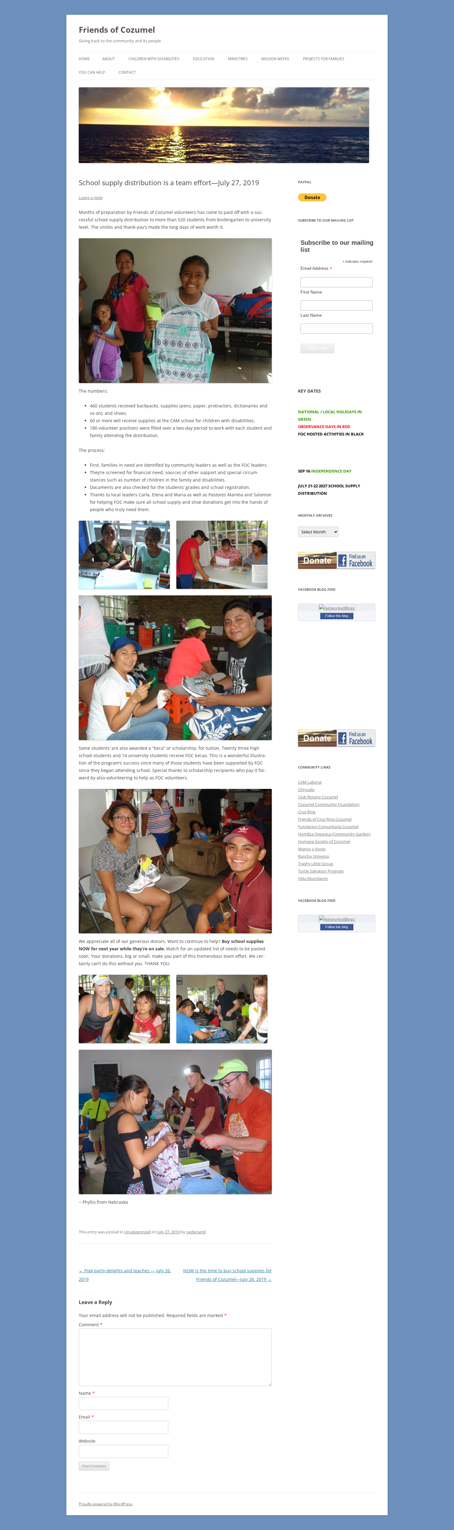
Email (86, 1417)
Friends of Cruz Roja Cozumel (324, 819)
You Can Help (92, 72)
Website (87, 1441)
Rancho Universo (313, 856)
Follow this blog (336, 616)
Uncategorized (137, 1232)
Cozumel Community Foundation (328, 804)
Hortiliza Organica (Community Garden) (334, 834)
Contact (127, 72)
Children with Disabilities (153, 58)
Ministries (238, 58)
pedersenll (195, 1232)
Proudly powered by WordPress (105, 1504)
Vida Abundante (313, 878)
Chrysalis (306, 789)
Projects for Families (323, 58)
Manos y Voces (312, 849)
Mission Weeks (275, 58)
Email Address (316, 268)
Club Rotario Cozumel (318, 797)
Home (84, 58)
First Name (311, 292)
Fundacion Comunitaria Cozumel (328, 826)
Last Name (311, 315)
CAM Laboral (310, 782)
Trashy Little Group (315, 863)
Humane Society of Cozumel (324, 841)
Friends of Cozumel (118, 29)
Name (87, 1393)
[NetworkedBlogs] (337, 608)
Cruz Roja (306, 812)
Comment (91, 1325)
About (108, 58)
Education (203, 58)
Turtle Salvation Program (321, 871)
